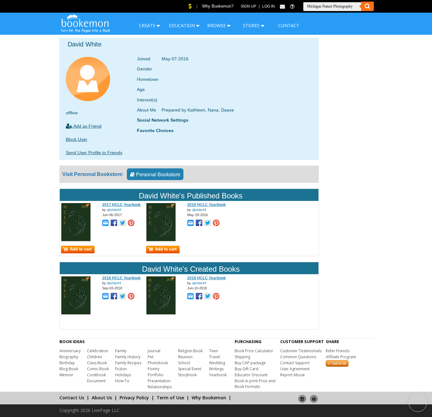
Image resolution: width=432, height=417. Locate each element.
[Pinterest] (314, 396)
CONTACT (288, 25)
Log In (268, 6)
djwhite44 (114, 210)
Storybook (187, 375)
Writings (216, 369)
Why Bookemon (209, 398)
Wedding (217, 363)
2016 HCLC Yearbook (206, 204)
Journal (154, 351)
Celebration (97, 351)
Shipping (242, 357)
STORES (252, 25)
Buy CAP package (250, 363)
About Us (102, 398)
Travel (214, 357)
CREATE (148, 25)
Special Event (189, 369)
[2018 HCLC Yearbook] (76, 313)
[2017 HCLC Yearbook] (76, 240)
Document (96, 381)
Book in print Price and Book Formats (255, 383)
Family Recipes (128, 363)
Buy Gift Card (246, 369)
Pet (150, 357)
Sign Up (248, 6)
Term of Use (170, 398)
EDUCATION (182, 25)
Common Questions (298, 357)
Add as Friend (87, 126)
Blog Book (68, 369)
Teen (213, 351)
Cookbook (96, 375)
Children (94, 357)
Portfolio (156, 375)
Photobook (158, 363)
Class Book (97, 363)
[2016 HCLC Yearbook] (161, 240)
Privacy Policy (134, 398)
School (184, 363)
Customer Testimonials (301, 351)
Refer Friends (337, 351)
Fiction (121, 369)
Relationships (160, 387)
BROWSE (217, 25)
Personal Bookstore (157, 174)
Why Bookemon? (217, 6)
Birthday (67, 363)
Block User (76, 139)
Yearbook (218, 375)
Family (121, 351)
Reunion (185, 357)
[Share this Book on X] (122, 223)
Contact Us (71, 398)
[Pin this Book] (131, 223)
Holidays (123, 375)
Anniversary (70, 351)
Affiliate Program (341, 357)
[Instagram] (302, 396)
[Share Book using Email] (105, 223)
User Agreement (295, 369)
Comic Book (98, 369)
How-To (122, 381)
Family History (127, 357)
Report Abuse (292, 375)
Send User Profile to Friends (94, 152)
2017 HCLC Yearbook (121, 204)
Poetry (153, 369)
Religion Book (190, 351)
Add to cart (80, 249)
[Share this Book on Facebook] (114, 223)
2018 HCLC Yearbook (121, 278)
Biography (68, 357)
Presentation (159, 381)
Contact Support (295, 363)
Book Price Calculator (254, 351)
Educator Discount (251, 375)
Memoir (66, 375)
